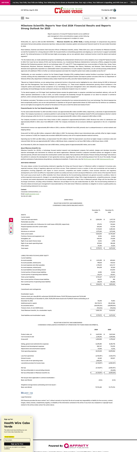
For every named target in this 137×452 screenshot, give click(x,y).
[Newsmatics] (11, 232)
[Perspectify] (11, 224)
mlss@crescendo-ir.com (32, 194)
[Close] (31, 417)
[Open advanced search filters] (106, 18)
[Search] (102, 18)
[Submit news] (11, 220)
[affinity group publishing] (11, 228)
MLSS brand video (89, 159)
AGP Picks (5, 2)
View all (133, 2)
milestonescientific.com (106, 159)
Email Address (9, 437)
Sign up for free (17, 444)
